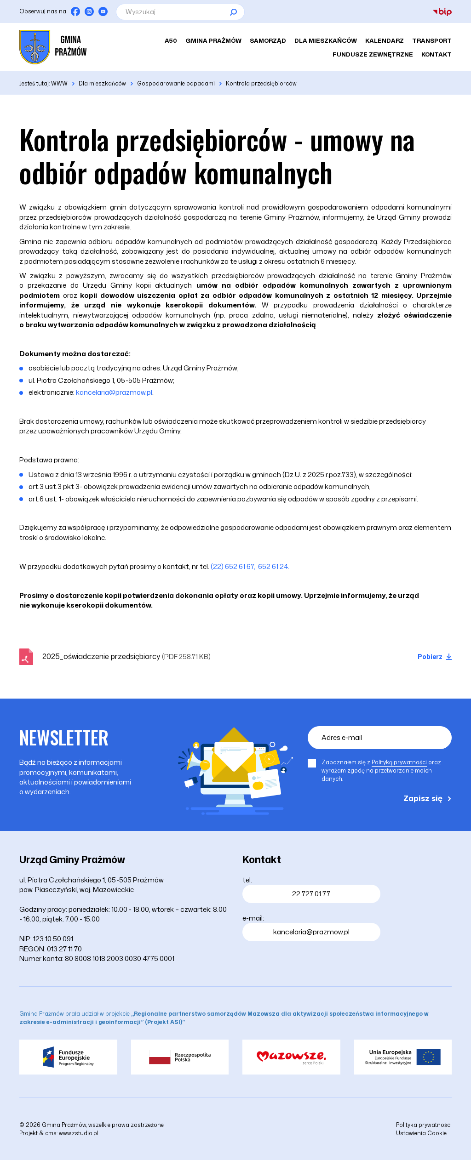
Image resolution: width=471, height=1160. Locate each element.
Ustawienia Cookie (421, 1133)
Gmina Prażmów (213, 40)
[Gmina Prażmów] (52, 47)
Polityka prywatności (424, 1125)
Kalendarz (384, 40)
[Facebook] (75, 11)
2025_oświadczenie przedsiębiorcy (126, 656)
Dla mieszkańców (325, 40)
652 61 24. (273, 566)
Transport (432, 40)
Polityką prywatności (399, 762)
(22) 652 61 (228, 566)
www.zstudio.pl (78, 1133)
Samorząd (268, 40)
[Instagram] (89, 11)
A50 (171, 40)
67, (251, 566)
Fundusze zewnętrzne (373, 54)
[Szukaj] (233, 12)
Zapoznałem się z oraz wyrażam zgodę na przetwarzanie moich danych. (381, 770)
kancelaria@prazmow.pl (114, 392)
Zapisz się (422, 797)
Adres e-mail (342, 737)
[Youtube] (103, 11)
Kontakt (436, 54)
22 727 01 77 (311, 893)
